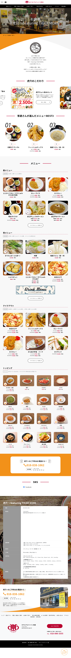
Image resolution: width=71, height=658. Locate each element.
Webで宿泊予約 (55, 626)
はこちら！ (64, 652)
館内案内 (64, 6)
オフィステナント (43, 642)
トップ (2, 615)
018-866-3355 (56, 633)
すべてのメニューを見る (35, 225)
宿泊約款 (24, 642)
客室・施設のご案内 (19, 6)
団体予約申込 (40, 6)
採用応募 (38, 617)
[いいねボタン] (11, 144)
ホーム (4, 35)
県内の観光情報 (36, 615)
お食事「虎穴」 (30, 6)
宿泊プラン (8, 6)
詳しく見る (43, 102)
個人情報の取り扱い (32, 642)
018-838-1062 (35, 465)
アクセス (57, 6)
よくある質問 (44, 615)
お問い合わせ (49, 6)
